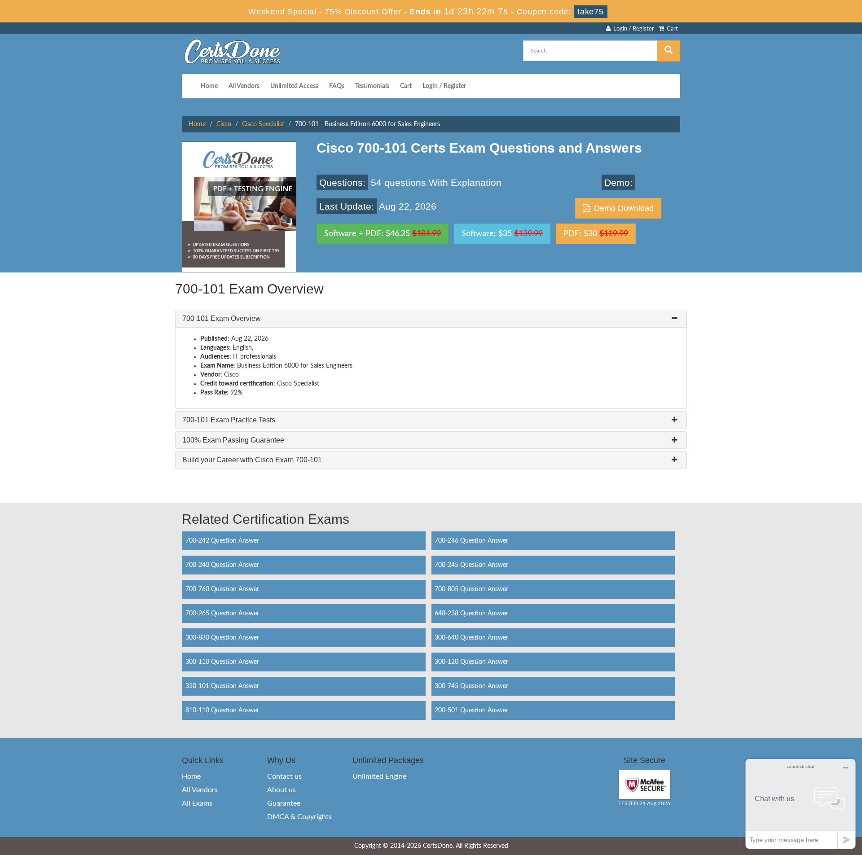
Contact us (284, 776)
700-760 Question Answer (222, 589)
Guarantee (283, 803)
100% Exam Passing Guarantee (233, 440)
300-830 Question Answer (222, 638)
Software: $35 (502, 234)
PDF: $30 (595, 234)
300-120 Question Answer (471, 662)
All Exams (197, 803)
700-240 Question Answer (222, 565)
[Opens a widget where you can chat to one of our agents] (800, 803)
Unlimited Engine (379, 776)
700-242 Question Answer (222, 541)
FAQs (336, 86)
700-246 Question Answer (471, 541)
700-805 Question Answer (471, 589)
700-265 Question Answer (222, 613)
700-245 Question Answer (471, 565)
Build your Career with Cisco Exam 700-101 (252, 460)
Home (209, 86)
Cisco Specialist (263, 124)
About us (281, 790)
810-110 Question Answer (222, 710)
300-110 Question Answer (222, 662)
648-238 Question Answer (471, 613)
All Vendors (244, 86)
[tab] (431, 318)
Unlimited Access (294, 86)
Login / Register (632, 29)
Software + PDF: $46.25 (382, 234)
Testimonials (372, 86)
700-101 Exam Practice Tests (228, 420)
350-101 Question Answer (222, 686)
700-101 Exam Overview (221, 318)
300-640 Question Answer (471, 638)
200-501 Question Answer (471, 710)
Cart (671, 29)
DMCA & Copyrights (299, 816)
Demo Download (621, 208)
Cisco (223, 124)
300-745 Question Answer (471, 686)
